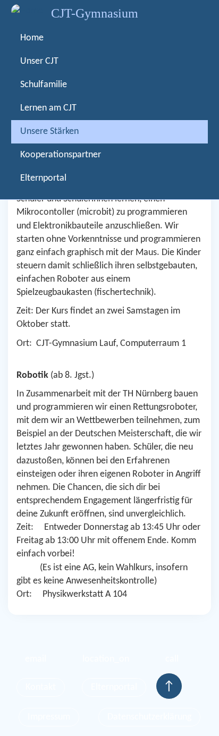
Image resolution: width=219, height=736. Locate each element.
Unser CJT (39, 61)
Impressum (49, 717)
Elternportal (43, 178)
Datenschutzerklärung (149, 717)
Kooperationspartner (60, 154)
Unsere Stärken (49, 131)
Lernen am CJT (48, 108)
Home (32, 38)
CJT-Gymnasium (94, 13)
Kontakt (41, 687)
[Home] (27, 11)
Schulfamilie (43, 84)
